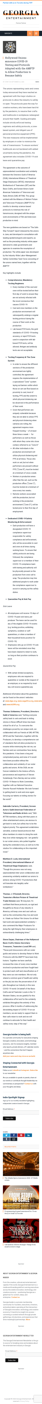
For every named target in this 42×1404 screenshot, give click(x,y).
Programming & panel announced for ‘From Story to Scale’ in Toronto (21, 1212)
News (37, 82)
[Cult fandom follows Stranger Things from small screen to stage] (21, 1231)
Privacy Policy (24, 1401)
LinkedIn (15, 1070)
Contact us (28, 1084)
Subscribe (34, 1070)
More (28, 1320)
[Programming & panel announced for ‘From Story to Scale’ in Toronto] (21, 1197)
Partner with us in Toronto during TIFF (17, 3)
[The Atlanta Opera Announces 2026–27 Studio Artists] (21, 1164)
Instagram (25, 1070)
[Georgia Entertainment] (21, 14)
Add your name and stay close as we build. (19, 1056)
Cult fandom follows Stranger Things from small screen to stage (20, 1245)
